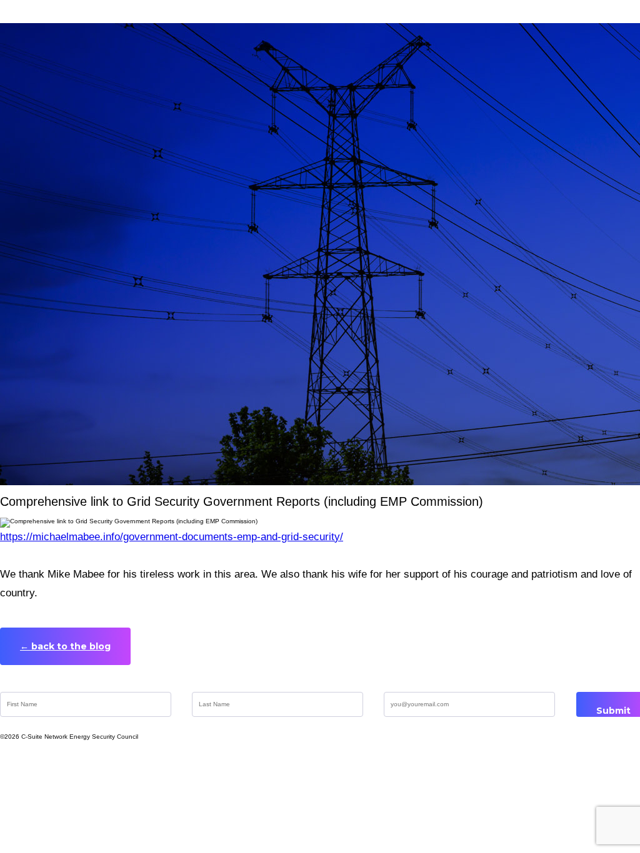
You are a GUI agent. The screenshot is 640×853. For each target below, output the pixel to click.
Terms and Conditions (308, 752)
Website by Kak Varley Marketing (98, 752)
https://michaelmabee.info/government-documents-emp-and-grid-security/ (171, 537)
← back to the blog (65, 646)
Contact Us (599, 752)
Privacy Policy (467, 752)
